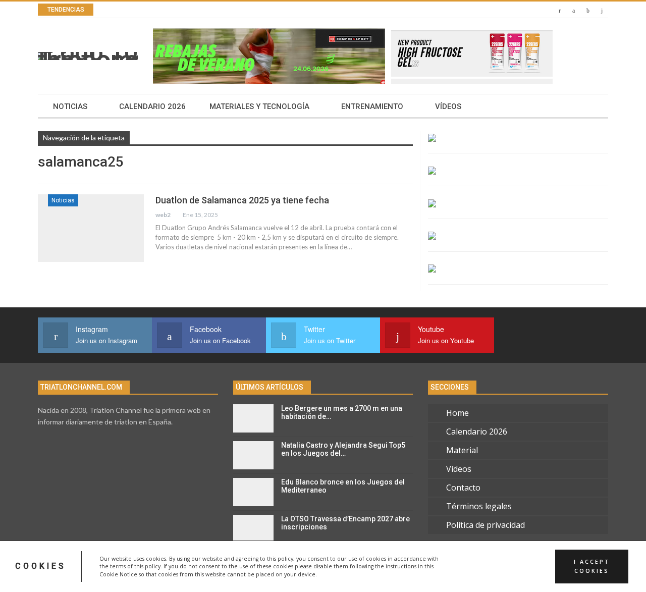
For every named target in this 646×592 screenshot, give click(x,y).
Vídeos (448, 106)
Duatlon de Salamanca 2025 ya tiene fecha (242, 200)
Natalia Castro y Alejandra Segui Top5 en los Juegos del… (343, 449)
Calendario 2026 (152, 106)
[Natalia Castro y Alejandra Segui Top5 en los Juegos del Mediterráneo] (253, 455)
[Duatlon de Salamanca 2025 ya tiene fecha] (91, 228)
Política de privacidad (485, 524)
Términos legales (479, 506)
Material (462, 450)
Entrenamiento (372, 106)
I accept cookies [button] (592, 566)
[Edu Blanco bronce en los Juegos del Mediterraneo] (253, 492)
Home (457, 412)
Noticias (70, 106)
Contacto (463, 487)
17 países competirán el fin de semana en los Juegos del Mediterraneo (255, 10)
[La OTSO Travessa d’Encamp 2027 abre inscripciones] (253, 529)
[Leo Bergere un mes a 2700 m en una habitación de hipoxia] (253, 418)
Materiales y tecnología (259, 106)
